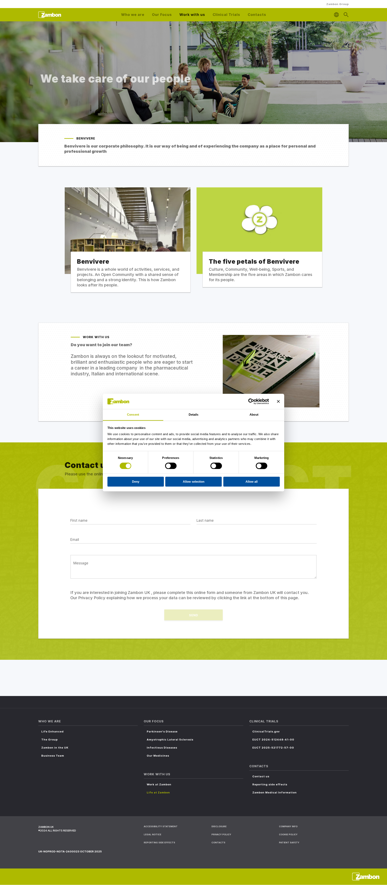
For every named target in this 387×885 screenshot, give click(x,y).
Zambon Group (337, 4)
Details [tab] (194, 414)
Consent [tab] (133, 414)
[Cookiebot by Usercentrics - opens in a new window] (251, 401)
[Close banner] (278, 401)
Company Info (288, 826)
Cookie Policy (288, 834)
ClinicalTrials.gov (266, 731)
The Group (49, 739)
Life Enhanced (52, 731)
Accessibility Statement (161, 826)
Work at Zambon (159, 784)
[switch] (171, 466)
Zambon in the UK (55, 747)
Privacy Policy (221, 834)
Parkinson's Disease (162, 731)
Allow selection (193, 481)
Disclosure (219, 826)
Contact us (260, 776)
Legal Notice (152, 834)
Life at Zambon (158, 792)
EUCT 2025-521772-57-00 (273, 747)
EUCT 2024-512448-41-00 (273, 739)
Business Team (52, 755)
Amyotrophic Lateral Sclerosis (170, 739)
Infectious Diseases (162, 747)
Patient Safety (289, 842)
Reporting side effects (269, 784)
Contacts (218, 842)
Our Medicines (158, 755)
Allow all (252, 481)
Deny (135, 481)
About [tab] (254, 414)
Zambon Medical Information (274, 792)
